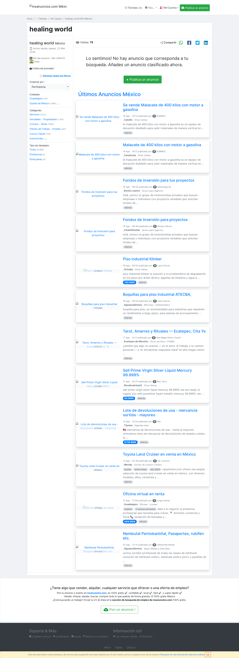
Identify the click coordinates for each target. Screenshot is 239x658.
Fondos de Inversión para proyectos (155, 219)
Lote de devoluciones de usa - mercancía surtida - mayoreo (160, 412)
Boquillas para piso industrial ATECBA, (157, 294)
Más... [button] (151, 7)
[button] (169, 7)
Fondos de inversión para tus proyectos (158, 180)
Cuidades (35, 94)
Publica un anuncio (142, 79)
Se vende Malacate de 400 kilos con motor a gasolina (163, 107)
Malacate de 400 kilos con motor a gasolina (162, 145)
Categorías (35, 110)
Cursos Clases (40, 133)
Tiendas (134, 7)
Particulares (37, 159)
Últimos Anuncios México (109, 94)
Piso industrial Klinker (142, 259)
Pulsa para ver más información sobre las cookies (181, 654)
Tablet (118, 647)
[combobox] (50, 87)
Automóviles (38, 138)
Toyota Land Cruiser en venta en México (159, 454)
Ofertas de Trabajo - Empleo (48, 128)
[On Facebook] (189, 43)
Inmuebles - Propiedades (46, 119)
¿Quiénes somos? (41, 636)
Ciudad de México (44, 103)
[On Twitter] (197, 43)
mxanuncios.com (96, 593)
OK (207, 654)
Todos (37, 149)
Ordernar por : (37, 81)
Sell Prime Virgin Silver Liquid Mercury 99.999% (157, 372)
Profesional (37, 154)
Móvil (107, 647)
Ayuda (77, 636)
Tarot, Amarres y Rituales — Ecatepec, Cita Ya (164, 331)
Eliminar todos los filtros (56, 75)
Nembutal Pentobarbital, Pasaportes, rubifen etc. (163, 535)
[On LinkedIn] (206, 43)
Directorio (147, 636)
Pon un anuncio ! (121, 609)
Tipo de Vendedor (39, 145)
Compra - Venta (42, 124)
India (36, 61)
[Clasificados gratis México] (48, 7)
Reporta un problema (96, 636)
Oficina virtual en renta (143, 494)
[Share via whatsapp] (181, 43)
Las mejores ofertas (126, 636)
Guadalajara (39, 98)
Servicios (38, 114)
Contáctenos (62, 636)
